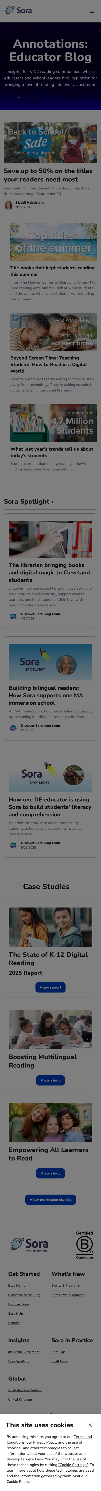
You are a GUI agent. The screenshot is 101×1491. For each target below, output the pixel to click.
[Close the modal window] (90, 1425)
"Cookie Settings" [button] (73, 1464)
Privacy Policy (44, 1442)
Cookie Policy (18, 1481)
